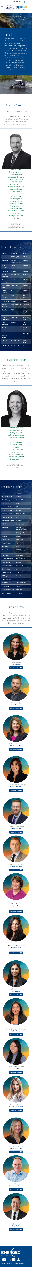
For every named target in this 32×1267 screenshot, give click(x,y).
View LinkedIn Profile (15, 667)
